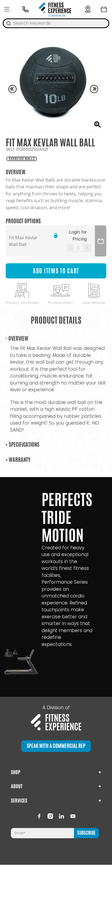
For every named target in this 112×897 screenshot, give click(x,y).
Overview (16, 338)
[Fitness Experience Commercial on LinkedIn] (61, 816)
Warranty (17, 460)
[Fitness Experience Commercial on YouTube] (73, 816)
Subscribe (86, 833)
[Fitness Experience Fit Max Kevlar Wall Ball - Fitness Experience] (53, 85)
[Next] (94, 89)
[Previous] (12, 89)
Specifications (22, 444)
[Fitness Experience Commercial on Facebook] (39, 816)
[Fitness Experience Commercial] (56, 9)
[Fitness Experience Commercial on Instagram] (50, 816)
